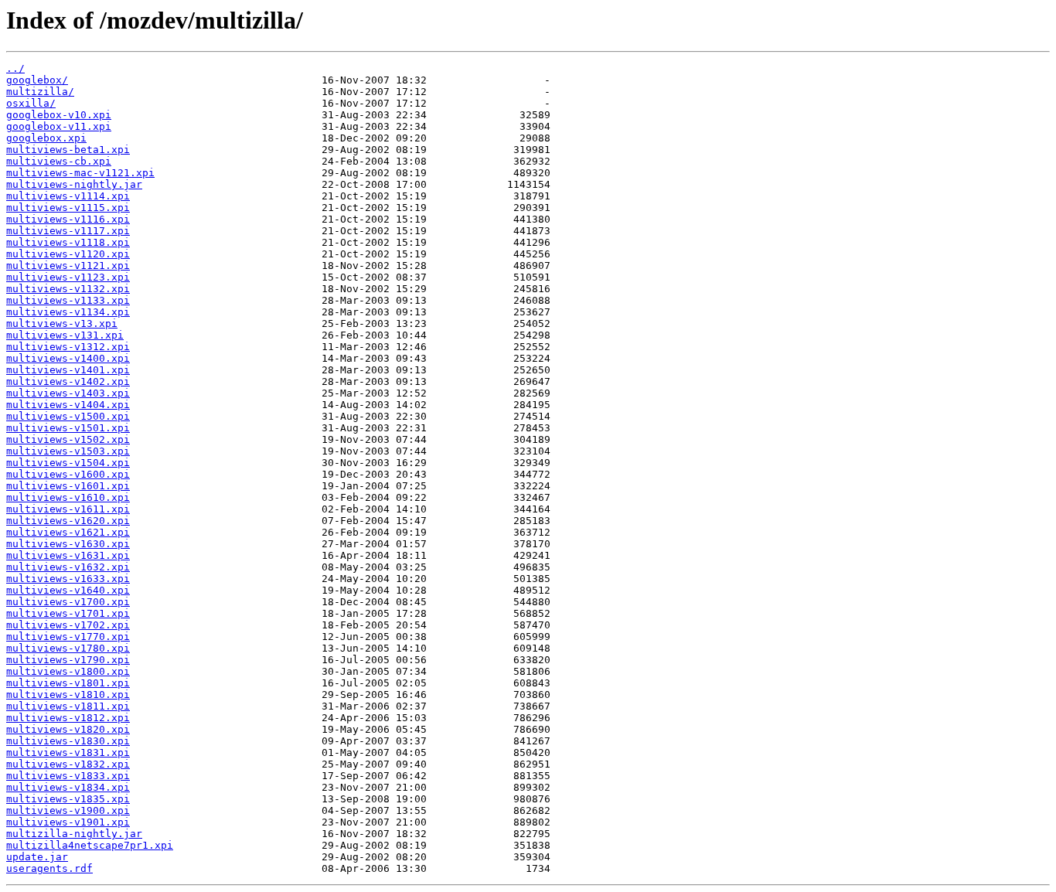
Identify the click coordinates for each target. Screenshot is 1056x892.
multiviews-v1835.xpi (68, 799)
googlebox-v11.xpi (58, 126)
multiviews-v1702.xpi (68, 625)
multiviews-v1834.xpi (68, 787)
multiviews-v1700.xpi (68, 602)
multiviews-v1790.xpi (68, 660)
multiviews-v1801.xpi (68, 683)
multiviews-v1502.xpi (68, 439)
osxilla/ (31, 103)
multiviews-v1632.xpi (68, 567)
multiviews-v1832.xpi (68, 764)
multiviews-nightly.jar (74, 184)
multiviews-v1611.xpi (68, 509)
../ (15, 68)
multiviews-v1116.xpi (68, 219)
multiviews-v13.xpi (62, 323)
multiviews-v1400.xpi (68, 358)
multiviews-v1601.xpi (68, 486)
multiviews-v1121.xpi (68, 265)
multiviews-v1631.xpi (68, 555)
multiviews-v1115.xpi (68, 207)
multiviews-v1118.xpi (68, 242)
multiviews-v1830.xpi (68, 741)
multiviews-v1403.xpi (68, 393)
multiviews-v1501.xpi (68, 428)
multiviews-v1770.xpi (68, 636)
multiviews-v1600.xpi (68, 474)
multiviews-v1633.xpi (68, 578)
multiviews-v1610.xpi (68, 497)
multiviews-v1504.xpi (68, 462)
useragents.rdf (49, 868)
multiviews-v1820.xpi (68, 729)
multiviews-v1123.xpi (68, 277)
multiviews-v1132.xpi (68, 288)
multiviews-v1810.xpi (68, 694)
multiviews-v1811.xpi (68, 706)
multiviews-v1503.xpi (68, 451)
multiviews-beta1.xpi (68, 149)
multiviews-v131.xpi (65, 335)
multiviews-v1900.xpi (68, 810)
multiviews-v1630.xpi (68, 544)
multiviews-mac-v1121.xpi (80, 173)
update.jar (37, 857)
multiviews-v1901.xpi (68, 822)
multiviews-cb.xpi (58, 161)
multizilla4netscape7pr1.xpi (89, 845)
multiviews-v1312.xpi (68, 346)
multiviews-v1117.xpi (68, 231)
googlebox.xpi (46, 138)
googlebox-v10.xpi (58, 115)
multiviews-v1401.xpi (68, 370)
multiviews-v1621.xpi (68, 532)
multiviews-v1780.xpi (68, 648)
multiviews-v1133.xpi (68, 300)
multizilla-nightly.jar (74, 833)
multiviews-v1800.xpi (68, 671)
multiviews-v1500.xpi (68, 416)
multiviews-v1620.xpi (68, 520)
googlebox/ (37, 80)
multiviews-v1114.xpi (68, 196)
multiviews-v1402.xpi (68, 381)
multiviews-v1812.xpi (68, 717)
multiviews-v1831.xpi (68, 752)
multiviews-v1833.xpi (68, 775)
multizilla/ (40, 91)
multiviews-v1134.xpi (68, 312)
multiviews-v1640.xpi (68, 590)
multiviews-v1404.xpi (68, 404)
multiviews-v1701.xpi (68, 613)
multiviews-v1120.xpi (68, 254)
